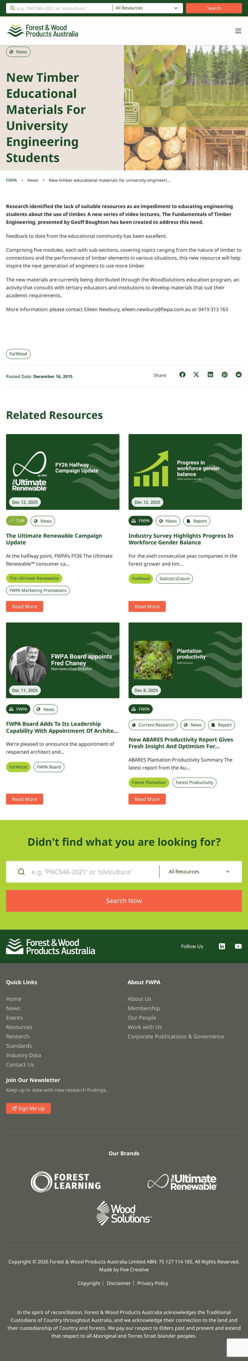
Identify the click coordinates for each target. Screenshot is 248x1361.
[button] (182, 374)
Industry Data (23, 1055)
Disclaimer (119, 1283)
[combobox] (147, 8)
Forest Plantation (149, 782)
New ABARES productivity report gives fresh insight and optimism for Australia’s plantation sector (181, 746)
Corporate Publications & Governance (176, 1036)
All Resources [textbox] (129, 8)
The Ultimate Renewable (34, 578)
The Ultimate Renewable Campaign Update (54, 539)
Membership (144, 1008)
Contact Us (20, 1064)
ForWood (18, 354)
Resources (19, 1027)
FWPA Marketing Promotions (38, 590)
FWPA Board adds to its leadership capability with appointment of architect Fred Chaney (62, 730)
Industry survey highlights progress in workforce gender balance (181, 539)
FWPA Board (49, 767)
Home (13, 998)
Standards (19, 1045)
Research (17, 1036)
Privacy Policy (152, 1283)
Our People (142, 1017)
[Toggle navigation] (235, 31)
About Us (140, 998)
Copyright (89, 1283)
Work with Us (145, 1027)
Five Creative (134, 1269)
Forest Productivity (194, 782)
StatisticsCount (174, 578)
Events (14, 1017)
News (32, 180)
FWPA (11, 180)
